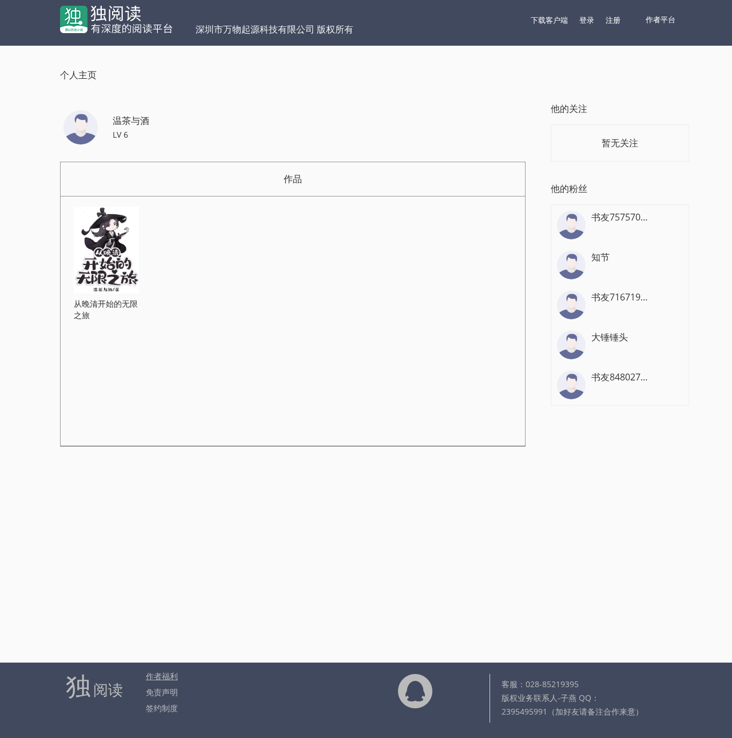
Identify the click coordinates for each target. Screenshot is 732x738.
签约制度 (162, 708)
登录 (586, 20)
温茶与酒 (131, 120)
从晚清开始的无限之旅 (106, 309)
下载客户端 (549, 20)
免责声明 (162, 692)
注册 (613, 20)
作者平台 (660, 19)
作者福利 (162, 676)
